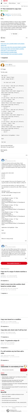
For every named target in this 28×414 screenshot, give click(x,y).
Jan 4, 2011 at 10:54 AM (16, 15)
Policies (14, 407)
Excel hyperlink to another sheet (9, 52)
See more (15, 33)
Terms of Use (10, 406)
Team (6, 406)
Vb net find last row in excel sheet (9, 400)
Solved (3, 10)
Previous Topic (5, 6)
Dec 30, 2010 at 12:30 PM (10, 247)
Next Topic (23, 6)
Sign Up (3, 406)
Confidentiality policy (18, 406)
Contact (24, 406)
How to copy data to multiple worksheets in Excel (13, 394)
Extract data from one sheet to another (10, 398)
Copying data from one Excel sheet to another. (12, 49)
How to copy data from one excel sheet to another (13, 47)
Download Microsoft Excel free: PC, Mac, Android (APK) (14, 402)
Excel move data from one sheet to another (11, 54)
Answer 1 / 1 (4, 61)
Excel (19, 3)
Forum (5, 3)
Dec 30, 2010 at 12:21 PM (10, 161)
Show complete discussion (13, 263)
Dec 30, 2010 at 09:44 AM (10, 65)
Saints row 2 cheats (6, 396)
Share (4, 37)
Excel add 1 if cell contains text (8, 50)
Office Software (12, 3)
